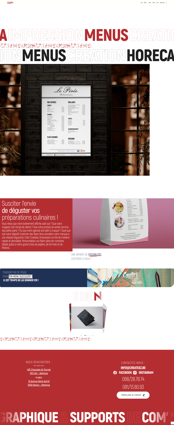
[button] (81, 335)
